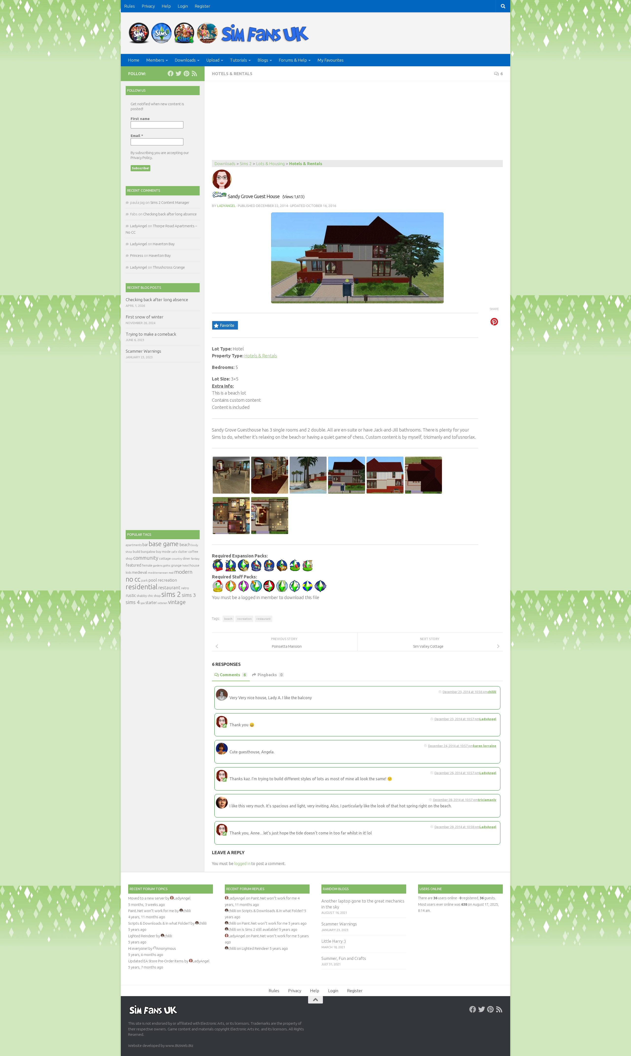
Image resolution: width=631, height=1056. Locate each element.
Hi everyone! (138, 948)
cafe (174, 551)
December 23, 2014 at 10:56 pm (465, 691)
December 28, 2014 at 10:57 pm (455, 799)
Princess (136, 255)
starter (151, 602)
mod (171, 572)
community (145, 558)
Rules (129, 6)
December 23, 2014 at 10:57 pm (457, 719)
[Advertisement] (357, 122)
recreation (244, 618)
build (136, 552)
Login (183, 6)
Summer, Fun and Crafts (343, 958)
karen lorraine (484, 745)
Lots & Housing (270, 163)
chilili (492, 691)
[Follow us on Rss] (194, 73)
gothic (166, 565)
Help (166, 6)
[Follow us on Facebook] (171, 73)
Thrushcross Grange (169, 267)
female (147, 565)
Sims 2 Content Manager (169, 202)
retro (185, 588)
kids (128, 572)
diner (186, 558)
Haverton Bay (164, 244)
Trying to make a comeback (151, 334)
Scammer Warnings (143, 351)
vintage (177, 602)
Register (202, 6)
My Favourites (330, 60)
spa (142, 603)
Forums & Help (293, 60)
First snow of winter (144, 316)
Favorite (227, 325)
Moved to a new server (146, 898)
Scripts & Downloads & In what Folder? (159, 923)
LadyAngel (226, 206)
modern (183, 572)
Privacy (148, 6)
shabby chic (145, 595)
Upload (212, 60)
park (144, 580)
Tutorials (238, 60)
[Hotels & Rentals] (219, 196)
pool (152, 580)
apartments (134, 545)
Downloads (185, 60)
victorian (162, 603)
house (194, 565)
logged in (242, 863)
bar (145, 544)
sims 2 (171, 594)
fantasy (195, 558)
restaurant (263, 618)
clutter (183, 551)
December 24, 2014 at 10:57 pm (450, 745)
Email (137, 136)
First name (140, 119)
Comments (233, 675)
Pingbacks (270, 675)
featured (133, 565)
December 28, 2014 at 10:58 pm (457, 827)
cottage (165, 558)
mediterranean (158, 572)
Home (133, 60)
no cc (133, 579)
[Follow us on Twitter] (178, 73)
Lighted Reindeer (141, 936)
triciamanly (487, 799)
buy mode (163, 551)
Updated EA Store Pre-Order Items (156, 961)
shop (157, 595)
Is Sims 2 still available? (260, 929)
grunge (176, 565)
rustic (131, 595)
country (177, 558)
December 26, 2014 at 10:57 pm (457, 773)
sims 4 (133, 602)
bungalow (148, 551)
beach (228, 618)
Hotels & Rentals (232, 73)
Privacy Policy (141, 158)
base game (164, 543)
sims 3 (189, 595)
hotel (185, 565)
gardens (157, 565)
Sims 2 (246, 163)
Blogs (263, 60)
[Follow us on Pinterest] (186, 73)
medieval (139, 572)
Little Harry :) (333, 941)
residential (142, 586)
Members (155, 60)
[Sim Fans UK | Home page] (220, 33)
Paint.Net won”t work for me (151, 911)
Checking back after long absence (170, 214)
